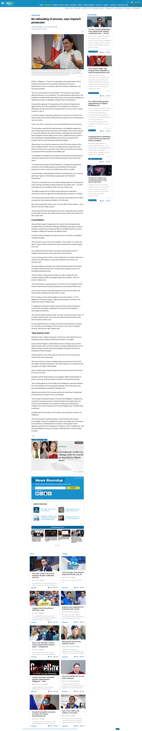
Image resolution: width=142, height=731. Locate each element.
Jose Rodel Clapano (37, 27)
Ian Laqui (35, 580)
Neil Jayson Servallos (68, 612)
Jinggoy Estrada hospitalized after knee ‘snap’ (42, 609)
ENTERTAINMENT (89, 5)
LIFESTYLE (98, 5)
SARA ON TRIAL (69, 8)
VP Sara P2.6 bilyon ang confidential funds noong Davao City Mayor (97, 180)
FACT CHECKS (127, 8)
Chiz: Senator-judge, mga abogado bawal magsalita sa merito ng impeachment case (99, 70)
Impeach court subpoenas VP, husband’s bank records (73, 608)
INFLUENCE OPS (109, 8)
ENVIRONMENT (136, 8)
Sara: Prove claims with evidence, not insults (70, 712)
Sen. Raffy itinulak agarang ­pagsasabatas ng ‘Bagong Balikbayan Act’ (98, 103)
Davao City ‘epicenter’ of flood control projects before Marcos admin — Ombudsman (43, 645)
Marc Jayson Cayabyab (68, 646)
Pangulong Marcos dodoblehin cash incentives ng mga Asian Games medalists (99, 139)
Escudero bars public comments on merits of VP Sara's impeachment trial (43, 714)
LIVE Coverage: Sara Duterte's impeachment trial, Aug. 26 (73, 573)
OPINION (55, 5)
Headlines (35, 15)
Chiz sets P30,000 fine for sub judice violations (73, 677)
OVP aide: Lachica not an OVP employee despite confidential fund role (43, 576)
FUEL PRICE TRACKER (98, 8)
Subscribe (137, 2)
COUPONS (113, 5)
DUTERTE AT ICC (86, 8)
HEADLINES (47, 5)
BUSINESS (73, 5)
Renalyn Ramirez (37, 684)
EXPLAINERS (118, 8)
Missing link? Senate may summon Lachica (71, 643)
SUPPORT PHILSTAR (135, 5)
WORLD (67, 5)
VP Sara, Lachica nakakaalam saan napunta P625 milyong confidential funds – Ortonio (99, 31)
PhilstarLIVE (66, 577)
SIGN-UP (73, 488)
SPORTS (80, 5)
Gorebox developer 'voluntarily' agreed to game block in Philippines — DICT (43, 679)
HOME (41, 5)
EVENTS (106, 5)
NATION (61, 5)
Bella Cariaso (66, 715)
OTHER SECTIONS (122, 5)
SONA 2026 (78, 8)
